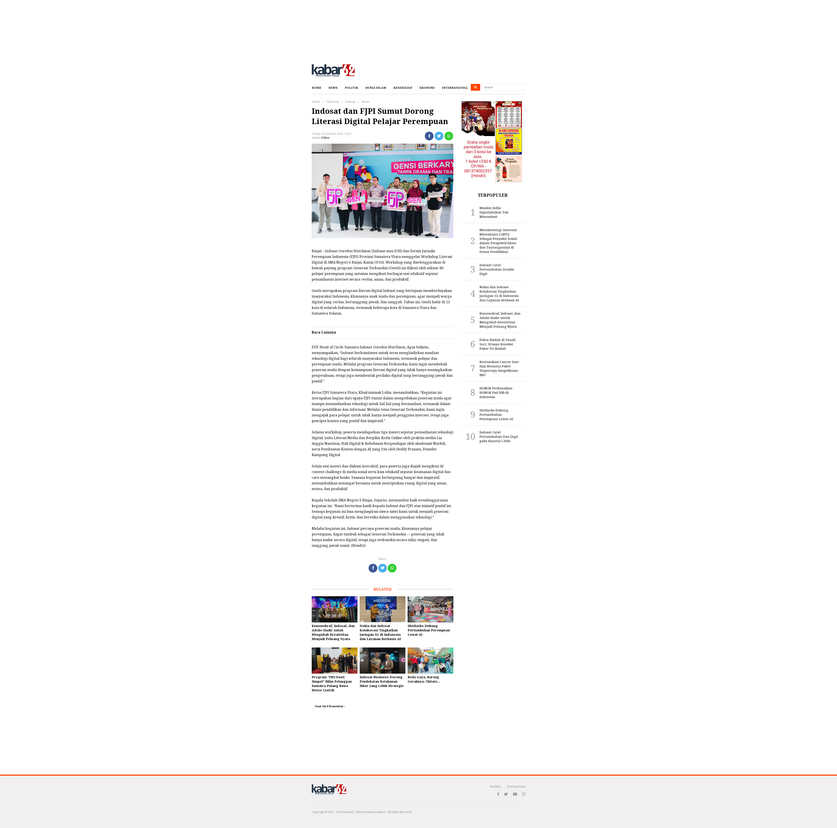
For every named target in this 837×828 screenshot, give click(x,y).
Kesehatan (402, 88)
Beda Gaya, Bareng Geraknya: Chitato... (424, 679)
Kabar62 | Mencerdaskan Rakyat (364, 812)
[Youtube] (515, 794)
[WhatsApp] (448, 136)
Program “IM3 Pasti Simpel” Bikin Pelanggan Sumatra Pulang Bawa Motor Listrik (332, 683)
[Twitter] (439, 136)
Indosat (350, 102)
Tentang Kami (516, 786)
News (333, 88)
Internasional (455, 88)
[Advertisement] (131, 30)
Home (316, 88)
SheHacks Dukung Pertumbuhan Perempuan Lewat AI (429, 630)
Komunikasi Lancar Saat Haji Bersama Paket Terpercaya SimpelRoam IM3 (499, 368)
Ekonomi (427, 88)
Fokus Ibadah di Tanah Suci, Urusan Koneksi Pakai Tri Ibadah (498, 344)
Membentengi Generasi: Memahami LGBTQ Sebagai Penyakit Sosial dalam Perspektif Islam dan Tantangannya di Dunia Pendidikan (498, 241)
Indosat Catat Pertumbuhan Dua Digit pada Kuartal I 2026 (499, 436)
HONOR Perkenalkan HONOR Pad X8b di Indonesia (496, 392)
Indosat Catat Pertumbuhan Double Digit (497, 269)
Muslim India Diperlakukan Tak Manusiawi (494, 212)
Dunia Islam (375, 88)
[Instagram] (523, 794)
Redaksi (495, 786)
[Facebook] (429, 136)
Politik (351, 88)
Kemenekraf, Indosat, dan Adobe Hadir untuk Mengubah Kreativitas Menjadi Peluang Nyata (333, 632)
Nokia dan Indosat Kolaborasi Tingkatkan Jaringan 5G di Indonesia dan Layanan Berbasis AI (380, 632)
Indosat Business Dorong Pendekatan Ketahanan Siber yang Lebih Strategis (382, 681)
